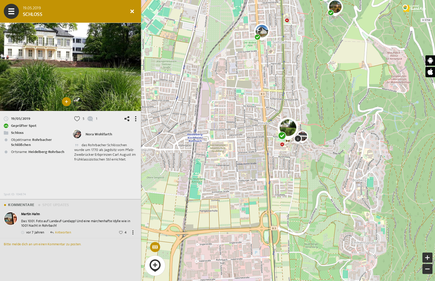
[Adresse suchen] (87, 11)
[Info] (102, 11)
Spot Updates (55, 205)
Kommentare (20, 205)
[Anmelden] (117, 11)
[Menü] (11, 11)
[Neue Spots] (26, 11)
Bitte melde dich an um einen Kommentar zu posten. (42, 244)
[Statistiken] (56, 11)
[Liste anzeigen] (41, 11)
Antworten (63, 232)
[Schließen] (132, 11)
